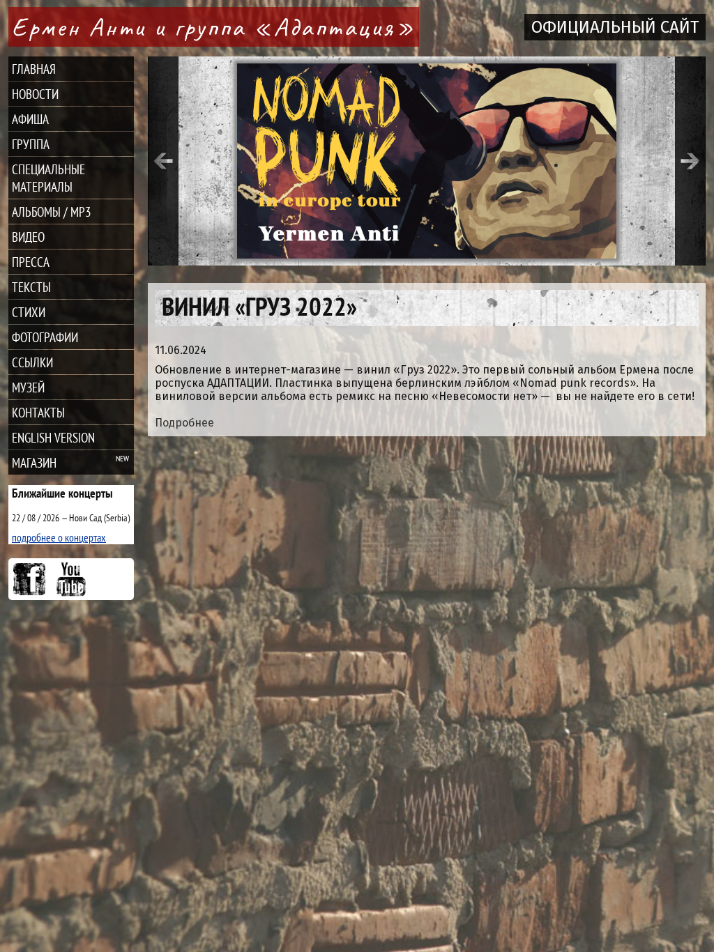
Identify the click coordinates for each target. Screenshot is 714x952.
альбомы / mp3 (51, 211)
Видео (28, 236)
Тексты (31, 286)
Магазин (34, 462)
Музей (28, 387)
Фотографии (45, 337)
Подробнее (184, 422)
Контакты (38, 412)
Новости (35, 93)
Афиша (30, 119)
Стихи (28, 312)
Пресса (31, 261)
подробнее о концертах (59, 537)
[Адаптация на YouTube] (71, 579)
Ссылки (32, 362)
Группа (31, 144)
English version (53, 437)
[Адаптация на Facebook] (29, 579)
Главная (34, 68)
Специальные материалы (48, 177)
